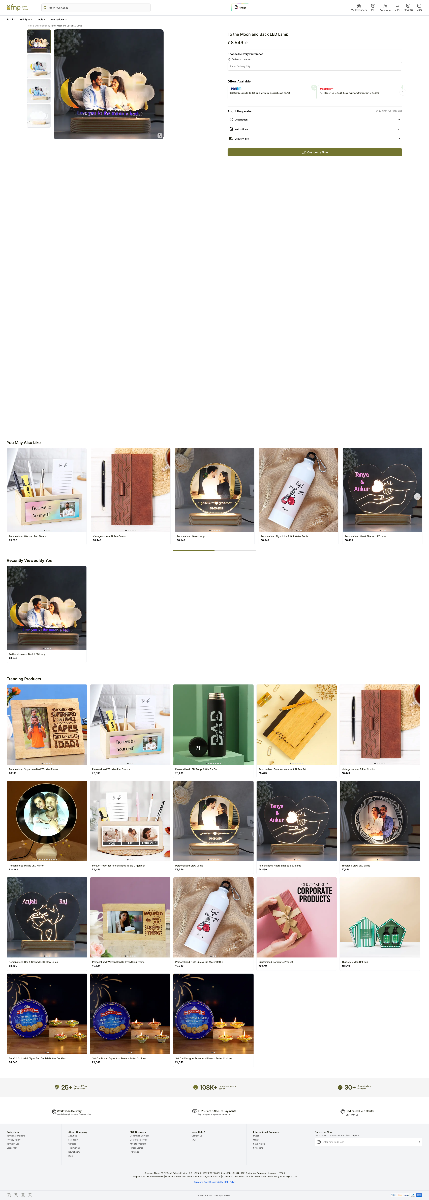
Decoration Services (139, 1135)
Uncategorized (42, 25)
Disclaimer (12, 1148)
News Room (74, 1152)
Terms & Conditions (16, 1135)
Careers (72, 1144)
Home (30, 25)
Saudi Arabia (259, 1144)
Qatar (256, 1139)
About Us (72, 1135)
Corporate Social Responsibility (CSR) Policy (215, 1182)
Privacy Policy (13, 1139)
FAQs (194, 1139)
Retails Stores (136, 1148)
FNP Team (73, 1139)
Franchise (134, 1152)
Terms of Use (13, 1144)
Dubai (256, 1135)
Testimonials (74, 1148)
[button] (11, 19)
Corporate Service (138, 1139)
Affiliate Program (138, 1144)
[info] (246, 42)
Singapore (258, 1148)
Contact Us (197, 1135)
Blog (70, 1156)
